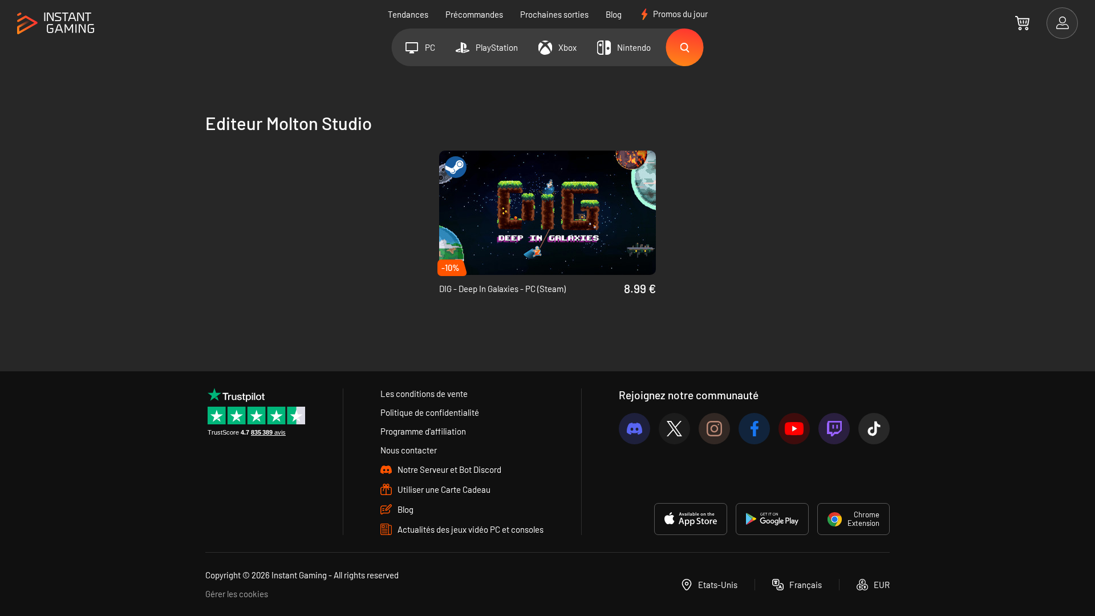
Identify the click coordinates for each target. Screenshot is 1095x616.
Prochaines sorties (554, 14)
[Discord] (634, 428)
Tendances (408, 14)
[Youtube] (794, 428)
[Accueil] (55, 24)
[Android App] (772, 519)
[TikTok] (874, 428)
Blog (614, 14)
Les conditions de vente (424, 393)
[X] (674, 428)
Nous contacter (408, 450)
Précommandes (474, 14)
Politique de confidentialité (429, 412)
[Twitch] (834, 428)
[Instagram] (714, 428)
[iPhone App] (690, 519)
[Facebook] (754, 428)
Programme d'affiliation (423, 431)
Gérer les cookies (236, 594)
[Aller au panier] (1022, 23)
